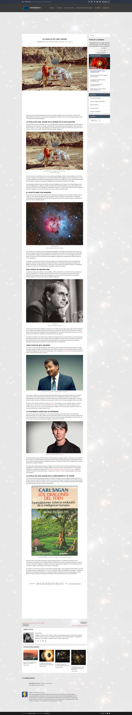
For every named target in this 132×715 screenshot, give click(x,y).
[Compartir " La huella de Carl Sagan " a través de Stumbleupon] (56, 583)
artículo (61, 400)
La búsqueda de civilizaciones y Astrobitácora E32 (97, 80)
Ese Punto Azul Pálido (95, 98)
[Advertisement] (63, 21)
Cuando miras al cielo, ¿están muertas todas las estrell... (43, 1)
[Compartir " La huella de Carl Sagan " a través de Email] (59, 583)
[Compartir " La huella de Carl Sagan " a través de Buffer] (54, 583)
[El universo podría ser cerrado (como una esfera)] (62, 656)
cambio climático (47, 570)
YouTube (59, 8)
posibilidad (80, 332)
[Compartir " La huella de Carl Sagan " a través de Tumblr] (45, 583)
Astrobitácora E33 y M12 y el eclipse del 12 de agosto (98, 76)
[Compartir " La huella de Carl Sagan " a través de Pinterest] (48, 583)
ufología (39, 340)
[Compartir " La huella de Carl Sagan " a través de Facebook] (37, 583)
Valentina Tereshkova (60, 471)
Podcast (52, 8)
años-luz (28, 258)
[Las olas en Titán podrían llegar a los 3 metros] (30, 655)
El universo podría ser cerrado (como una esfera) (62, 665)
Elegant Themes (32, 713)
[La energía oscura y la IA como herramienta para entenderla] (78, 657)
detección (53, 403)
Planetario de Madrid (95, 111)
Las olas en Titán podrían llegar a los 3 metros (30, 662)
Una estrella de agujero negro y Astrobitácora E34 (97, 71)
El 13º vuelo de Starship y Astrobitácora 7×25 (96, 85)
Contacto (106, 8)
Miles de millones (94, 104)
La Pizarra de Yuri (94, 108)
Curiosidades (61, 41)
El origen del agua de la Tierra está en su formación (46, 664)
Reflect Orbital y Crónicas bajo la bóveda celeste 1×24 (98, 89)
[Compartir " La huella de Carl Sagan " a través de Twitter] (40, 583)
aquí (35, 127)
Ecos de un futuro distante (84, 8)
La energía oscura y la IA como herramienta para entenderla (77, 668)
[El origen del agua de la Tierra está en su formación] (46, 656)
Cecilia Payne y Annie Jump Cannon (55, 469)
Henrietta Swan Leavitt (70, 469)
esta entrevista (67, 351)
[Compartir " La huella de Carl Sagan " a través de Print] (62, 583)
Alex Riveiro (45, 41)
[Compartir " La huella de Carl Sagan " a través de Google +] (43, 583)
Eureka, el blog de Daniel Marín (97, 101)
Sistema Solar (65, 254)
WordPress (47, 713)
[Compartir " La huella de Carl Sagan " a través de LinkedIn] (51, 583)
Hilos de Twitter (69, 8)
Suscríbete (97, 8)
